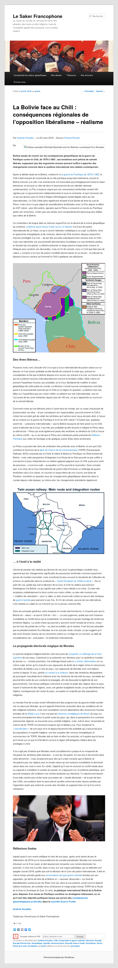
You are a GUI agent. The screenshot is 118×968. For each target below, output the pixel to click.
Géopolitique (36, 943)
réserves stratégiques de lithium (74, 713)
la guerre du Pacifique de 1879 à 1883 (80, 174)
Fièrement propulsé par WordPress (59, 957)
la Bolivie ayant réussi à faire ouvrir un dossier (49, 226)
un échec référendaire (85, 661)
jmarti (37, 91)
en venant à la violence (56, 672)
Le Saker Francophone (37, 16)
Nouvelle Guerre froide (75, 943)
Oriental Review (72, 137)
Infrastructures (57, 943)
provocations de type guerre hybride (64, 875)
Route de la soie (20, 946)
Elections (90, 940)
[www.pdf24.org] (15, 936)
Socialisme (32, 946)
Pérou (99, 943)
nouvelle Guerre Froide (63, 901)
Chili (55, 940)
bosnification (21, 728)
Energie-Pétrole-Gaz (22, 943)
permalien (75, 946)
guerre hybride (23, 599)
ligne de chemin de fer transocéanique (59, 449)
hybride (46, 943)
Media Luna (33, 713)
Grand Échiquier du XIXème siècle (74, 580)
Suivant (100, 91)
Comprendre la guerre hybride (71, 940)
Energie (98, 940)
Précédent (88, 91)
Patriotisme (91, 943)
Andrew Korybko (25, 137)
